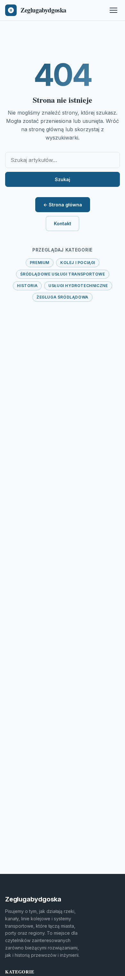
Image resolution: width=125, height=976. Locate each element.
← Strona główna (62, 204)
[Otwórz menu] (113, 10)
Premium (39, 262)
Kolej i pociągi (77, 262)
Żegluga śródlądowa (62, 297)
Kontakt (62, 223)
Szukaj (62, 179)
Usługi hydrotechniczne (78, 285)
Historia (27, 285)
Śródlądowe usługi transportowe (62, 274)
